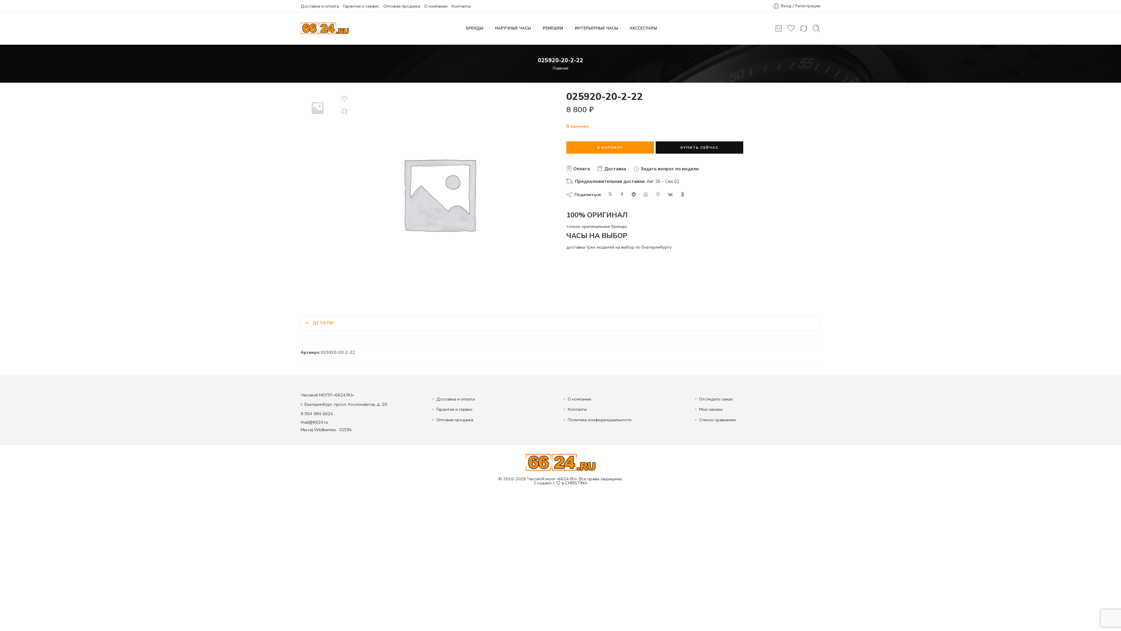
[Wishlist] (344, 99)
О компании (436, 6)
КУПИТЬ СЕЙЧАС (699, 147)
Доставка (614, 169)
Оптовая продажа (401, 6)
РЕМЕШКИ (553, 28)
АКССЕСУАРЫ (643, 28)
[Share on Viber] (658, 194)
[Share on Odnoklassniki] (682, 194)
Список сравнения (717, 420)
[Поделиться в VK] (670, 194)
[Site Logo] (561, 462)
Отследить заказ (716, 399)
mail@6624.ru (314, 422)
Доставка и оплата (320, 6)
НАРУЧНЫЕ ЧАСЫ (513, 28)
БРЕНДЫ (474, 28)
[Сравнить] (344, 111)
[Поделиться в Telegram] (633, 194)
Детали (323, 323)
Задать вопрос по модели (669, 169)
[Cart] (778, 28)
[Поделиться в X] (610, 194)
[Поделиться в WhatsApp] (645, 194)
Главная (560, 68)
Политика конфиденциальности (599, 420)
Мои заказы (711, 409)
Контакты (461, 6)
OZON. (345, 430)
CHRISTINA (576, 483)
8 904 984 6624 (317, 414)
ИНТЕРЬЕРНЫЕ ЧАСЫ (596, 28)
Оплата (581, 169)
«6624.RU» (567, 479)
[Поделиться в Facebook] (622, 194)
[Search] (816, 28)
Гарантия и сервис (361, 6)
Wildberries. (325, 430)
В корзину (610, 147)
